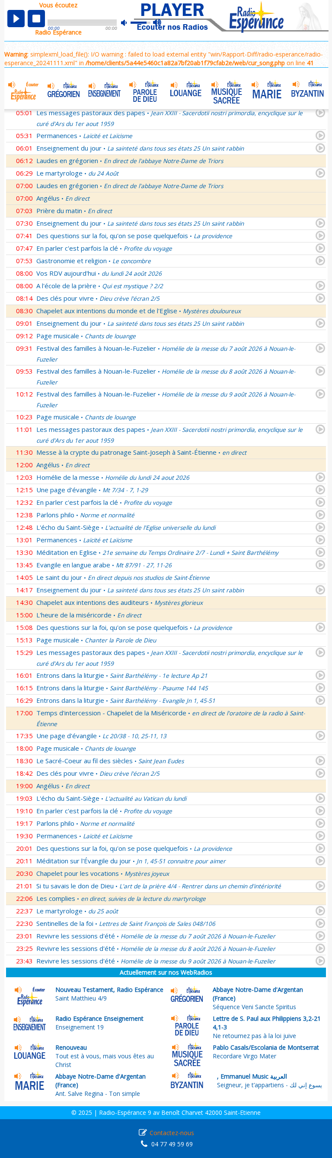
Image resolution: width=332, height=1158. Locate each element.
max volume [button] (157, 23)
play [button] (16, 18)
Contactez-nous (172, 1133)
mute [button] (128, 22)
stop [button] (36, 18)
